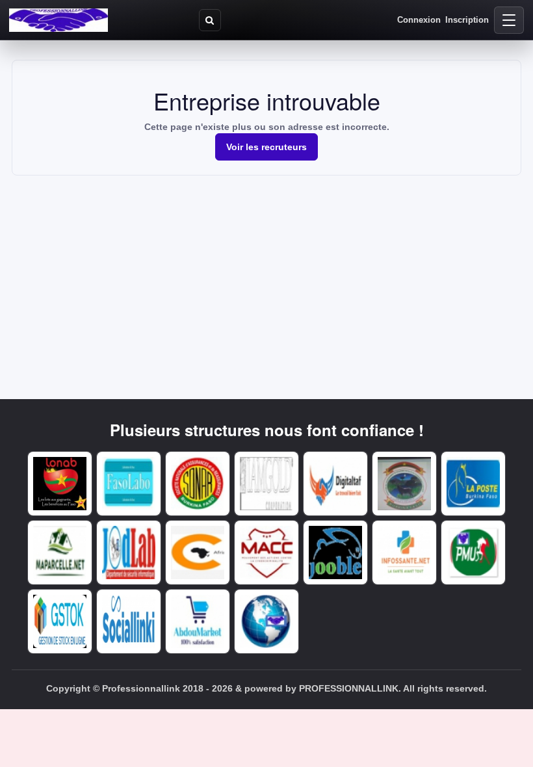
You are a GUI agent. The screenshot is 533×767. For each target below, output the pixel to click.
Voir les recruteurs (266, 147)
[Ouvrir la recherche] (210, 20)
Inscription (467, 20)
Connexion (419, 20)
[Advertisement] (266, 273)
